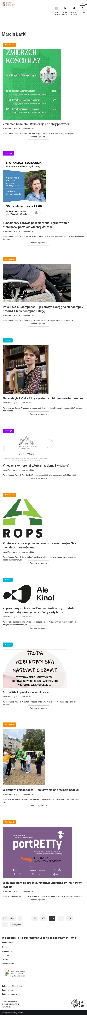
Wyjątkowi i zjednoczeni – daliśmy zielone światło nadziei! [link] (41, 790)
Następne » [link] (16, 924)
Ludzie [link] (6, 955)
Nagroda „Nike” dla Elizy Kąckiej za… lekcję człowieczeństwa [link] (43, 398)
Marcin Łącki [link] (12, 129)
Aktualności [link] (9, 45)
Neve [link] (4, 1013)
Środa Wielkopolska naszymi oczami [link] (27, 692)
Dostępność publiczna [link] (13, 986)
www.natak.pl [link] (7, 1007)
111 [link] (60, 918)
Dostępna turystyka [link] (11, 994)
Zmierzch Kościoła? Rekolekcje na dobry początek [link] (36, 124)
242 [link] (4, 924)
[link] (8, 4)
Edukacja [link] (8, 153)
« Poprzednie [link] (8, 918)
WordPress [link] (22, 1013)
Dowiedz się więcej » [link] (37, 138)
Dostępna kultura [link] (10, 990)
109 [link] (43, 918)
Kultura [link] (7, 340)
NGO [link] (6, 959)
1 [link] (20, 918)
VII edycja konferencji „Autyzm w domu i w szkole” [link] (36, 465)
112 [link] (69, 918)
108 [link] (34, 918)
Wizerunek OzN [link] (8, 964)
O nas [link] (6, 947)
